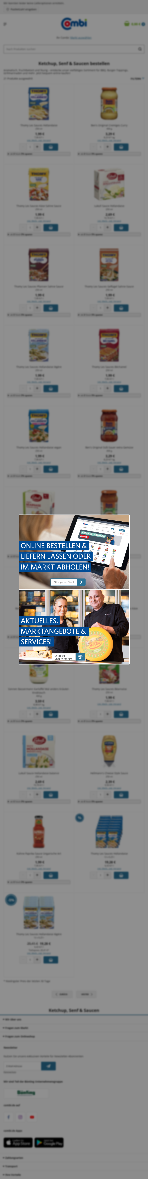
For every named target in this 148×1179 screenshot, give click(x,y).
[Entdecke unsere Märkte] (80, 657)
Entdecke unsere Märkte (63, 657)
